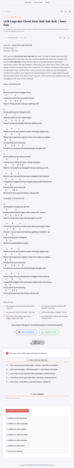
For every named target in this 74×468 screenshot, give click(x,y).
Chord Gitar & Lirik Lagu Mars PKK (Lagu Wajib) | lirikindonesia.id (32, 373)
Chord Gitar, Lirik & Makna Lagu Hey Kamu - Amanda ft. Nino (55, 317)
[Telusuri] (4, 11)
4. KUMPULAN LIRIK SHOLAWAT (17, 435)
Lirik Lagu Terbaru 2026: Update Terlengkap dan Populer (28, 353)
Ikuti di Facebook (28, 332)
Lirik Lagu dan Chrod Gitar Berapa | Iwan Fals (20, 312)
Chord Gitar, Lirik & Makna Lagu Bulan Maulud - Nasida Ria (30, 382)
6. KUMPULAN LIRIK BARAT (16, 446)
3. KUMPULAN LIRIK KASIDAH (16, 429)
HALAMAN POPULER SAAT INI (17, 411)
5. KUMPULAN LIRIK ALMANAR (17, 440)
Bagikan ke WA (50, 332)
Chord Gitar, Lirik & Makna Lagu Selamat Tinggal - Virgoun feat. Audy (18, 317)
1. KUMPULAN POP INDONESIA (17, 418)
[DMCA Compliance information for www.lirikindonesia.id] (37, 344)
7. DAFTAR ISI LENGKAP (15, 451)
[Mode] (65, 11)
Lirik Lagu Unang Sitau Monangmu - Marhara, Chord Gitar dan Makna (34, 365)
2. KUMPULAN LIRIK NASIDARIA (17, 424)
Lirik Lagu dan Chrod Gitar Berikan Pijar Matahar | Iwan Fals (53, 307)
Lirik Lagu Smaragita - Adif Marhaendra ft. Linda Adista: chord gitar (34, 369)
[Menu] (70, 11)
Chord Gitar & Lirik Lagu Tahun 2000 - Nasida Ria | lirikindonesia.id (33, 378)
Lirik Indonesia (37, 465)
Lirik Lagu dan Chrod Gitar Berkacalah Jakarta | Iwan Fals (20, 307)
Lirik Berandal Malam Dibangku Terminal (54, 312)
